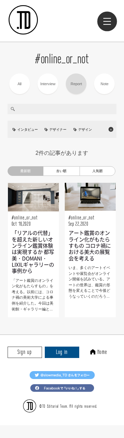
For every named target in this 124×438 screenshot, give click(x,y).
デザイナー (57, 129)
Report (76, 84)
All (19, 84)
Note (104, 84)
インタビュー (27, 129)
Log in (62, 351)
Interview (47, 84)
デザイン (85, 129)
